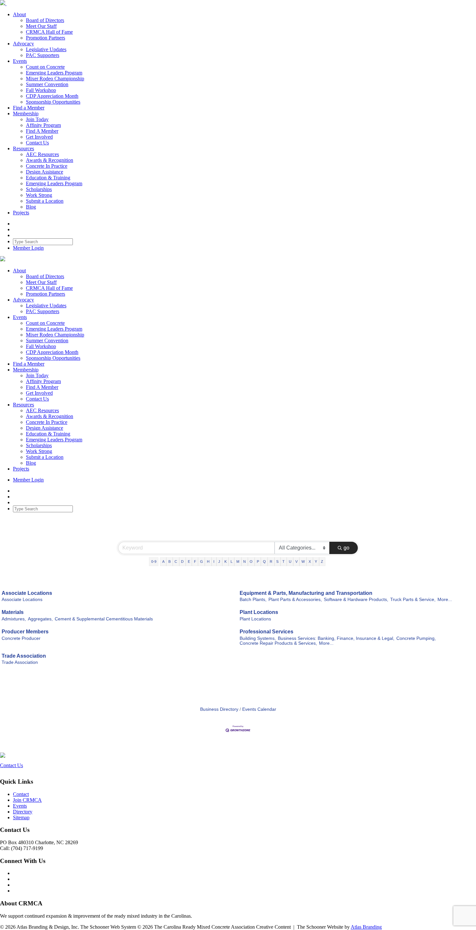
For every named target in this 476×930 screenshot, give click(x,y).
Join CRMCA (27, 800)
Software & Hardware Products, (356, 599)
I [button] (213, 561)
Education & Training (48, 177)
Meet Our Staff (41, 26)
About (19, 14)
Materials (13, 612)
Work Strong (39, 195)
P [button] (258, 561)
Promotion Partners (45, 37)
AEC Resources (42, 154)
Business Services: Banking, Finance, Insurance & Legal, (336, 638)
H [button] (208, 561)
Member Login (28, 248)
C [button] (176, 561)
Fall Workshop (41, 90)
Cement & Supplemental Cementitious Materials (104, 619)
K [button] (225, 561)
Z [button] (322, 561)
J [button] (219, 561)
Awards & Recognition (49, 160)
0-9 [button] (153, 561)
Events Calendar (259, 709)
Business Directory (219, 709)
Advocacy (23, 43)
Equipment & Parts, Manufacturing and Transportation (306, 593)
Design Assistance (44, 172)
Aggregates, (40, 619)
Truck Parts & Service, (413, 599)
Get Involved (39, 137)
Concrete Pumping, (416, 638)
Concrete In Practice (46, 166)
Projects (21, 212)
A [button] (163, 561)
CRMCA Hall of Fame (49, 32)
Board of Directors (45, 20)
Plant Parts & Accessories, (295, 599)
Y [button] (316, 561)
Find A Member (42, 131)
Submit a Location (44, 201)
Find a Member (28, 107)
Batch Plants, (253, 599)
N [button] (244, 561)
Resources (23, 148)
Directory (22, 811)
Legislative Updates (46, 49)
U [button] (290, 561)
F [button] (195, 561)
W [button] (303, 561)
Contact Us (37, 142)
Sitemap (21, 817)
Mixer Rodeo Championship (55, 78)
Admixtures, (14, 619)
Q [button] (264, 561)
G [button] (201, 561)
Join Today (37, 119)
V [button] (296, 561)
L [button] (231, 561)
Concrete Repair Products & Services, (278, 643)
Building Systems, (258, 638)
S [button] (277, 561)
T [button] (283, 561)
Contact (21, 794)
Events (20, 61)
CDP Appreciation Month (52, 96)
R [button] (271, 561)
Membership (26, 113)
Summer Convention (47, 84)
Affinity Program (43, 125)
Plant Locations (259, 612)
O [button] (251, 561)
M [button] (237, 561)
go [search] (346, 547)
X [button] (310, 561)
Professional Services (266, 631)
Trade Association (24, 656)
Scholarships (39, 189)
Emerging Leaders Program (54, 72)
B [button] (169, 561)
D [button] (182, 561)
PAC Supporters (42, 55)
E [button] (189, 561)
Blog (31, 207)
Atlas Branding (366, 927)
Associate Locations (27, 593)
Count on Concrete (45, 67)
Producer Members (25, 631)
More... (444, 599)
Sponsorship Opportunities (53, 102)
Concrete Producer (21, 638)
